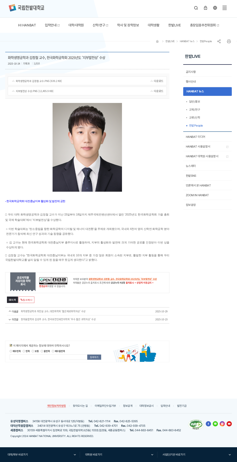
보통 (36, 351)
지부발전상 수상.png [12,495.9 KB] (34, 91)
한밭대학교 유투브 (229, 423)
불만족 (46, 351)
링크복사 (27, 299)
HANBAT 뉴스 (187, 41)
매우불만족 (59, 351)
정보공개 (128, 405)
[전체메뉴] (224, 8)
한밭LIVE (170, 41)
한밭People (206, 41)
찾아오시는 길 (80, 405)
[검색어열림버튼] (196, 8)
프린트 (229, 41)
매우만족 (16, 351)
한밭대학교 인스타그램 (222, 423)
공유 (219, 41)
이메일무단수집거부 (105, 405)
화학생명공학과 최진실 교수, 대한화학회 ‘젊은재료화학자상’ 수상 (82, 311)
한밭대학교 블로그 (215, 423)
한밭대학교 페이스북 (208, 423)
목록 (13, 299)
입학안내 (165, 405)
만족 (27, 351)
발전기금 (182, 405)
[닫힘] (215, 8)
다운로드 (158, 81)
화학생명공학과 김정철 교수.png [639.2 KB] (39, 81)
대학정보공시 (146, 405)
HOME (157, 41)
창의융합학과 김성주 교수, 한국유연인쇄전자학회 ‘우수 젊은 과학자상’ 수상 (82, 319)
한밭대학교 (26, 8)
